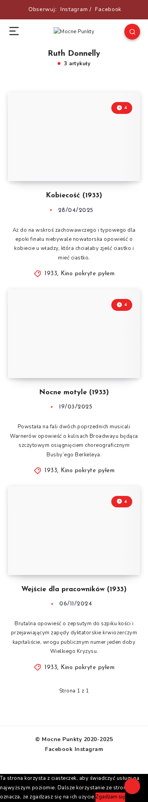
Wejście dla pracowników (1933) (74, 589)
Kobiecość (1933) (74, 195)
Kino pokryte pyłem (87, 274)
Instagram (74, 9)
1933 (51, 274)
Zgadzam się (110, 796)
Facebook (108, 9)
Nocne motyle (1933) (74, 392)
